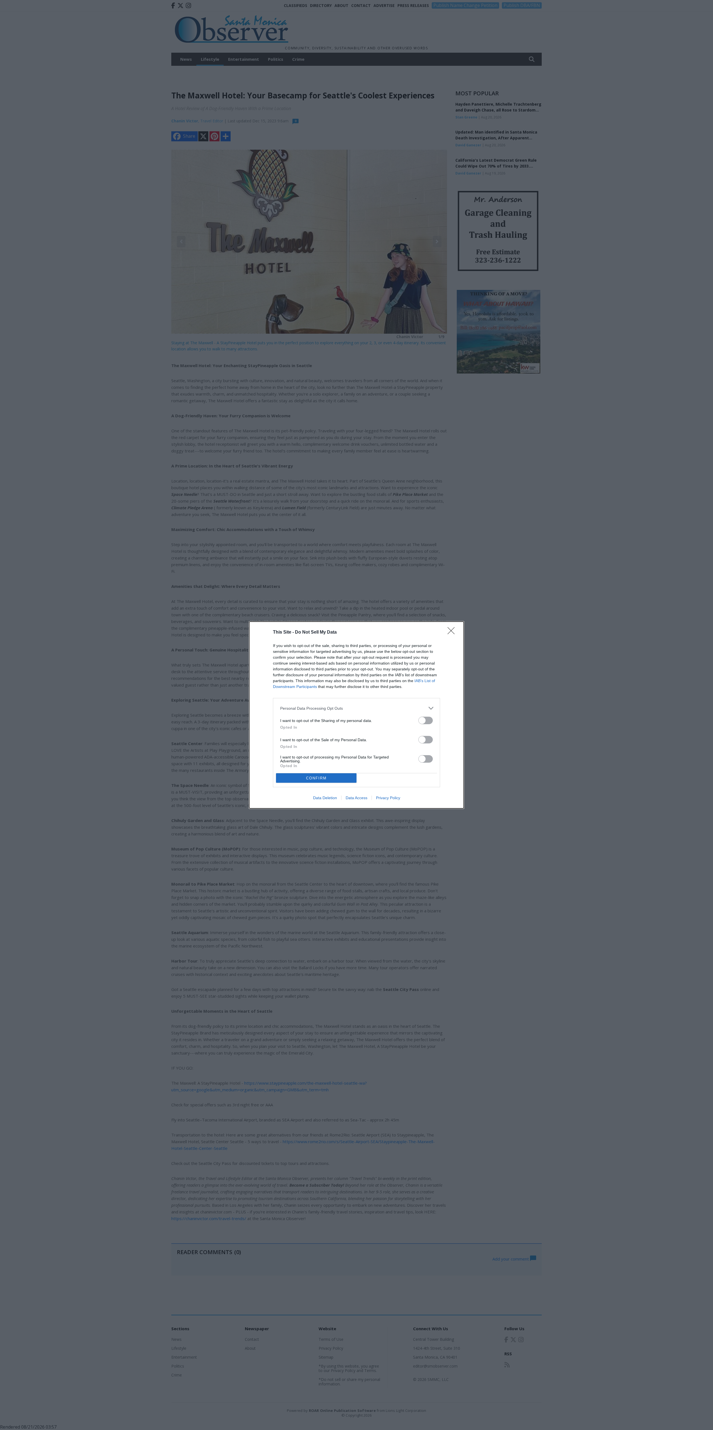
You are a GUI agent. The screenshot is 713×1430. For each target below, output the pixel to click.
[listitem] (356, 708)
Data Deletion (325, 798)
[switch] (425, 720)
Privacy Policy (388, 798)
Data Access (356, 798)
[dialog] (356, 715)
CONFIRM (316, 778)
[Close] (453, 632)
